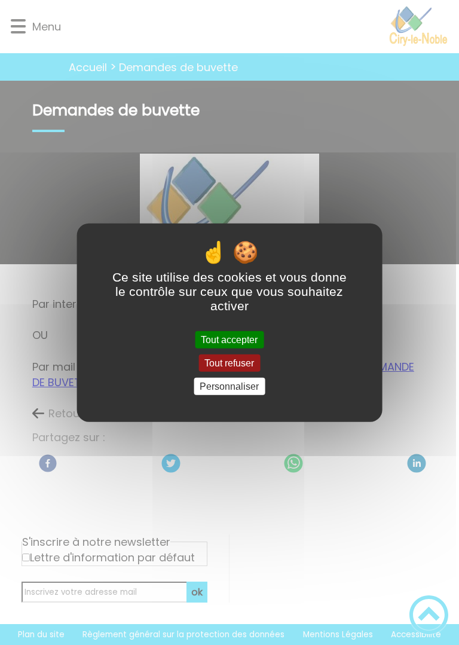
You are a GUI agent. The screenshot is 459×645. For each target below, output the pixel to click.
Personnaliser (229, 386)
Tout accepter (229, 339)
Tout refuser (229, 362)
